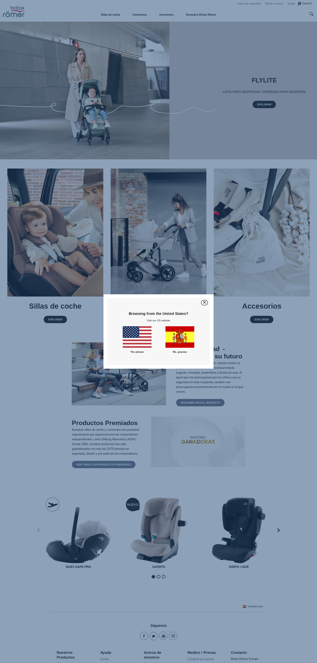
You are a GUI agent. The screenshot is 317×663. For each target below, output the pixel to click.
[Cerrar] (204, 303)
